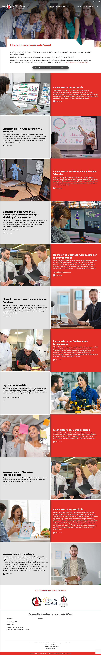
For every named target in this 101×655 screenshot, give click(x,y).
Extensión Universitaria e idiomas (18, 629)
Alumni (91, 6)
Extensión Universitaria (79, 6)
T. (76, 62)
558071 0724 (51, 648)
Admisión (51, 6)
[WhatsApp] (94, 1)
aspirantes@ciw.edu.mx (51, 646)
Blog (96, 6)
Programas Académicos (63, 6)
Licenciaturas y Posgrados (16, 627)
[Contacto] (96, 1)
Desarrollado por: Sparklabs (64, 653)
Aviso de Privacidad (52, 653)
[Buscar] (92, 1)
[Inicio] (16, 6)
